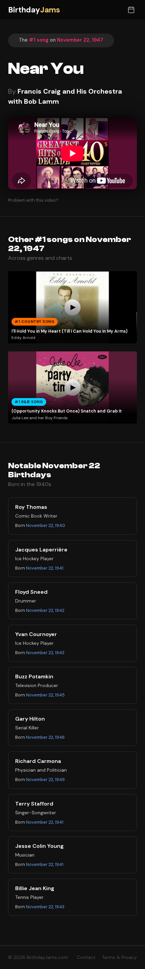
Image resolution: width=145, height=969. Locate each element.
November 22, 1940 (45, 525)
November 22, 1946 (45, 737)
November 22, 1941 (44, 568)
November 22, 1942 (45, 610)
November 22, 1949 (45, 779)
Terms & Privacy (119, 957)
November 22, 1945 (45, 695)
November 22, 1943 (45, 653)
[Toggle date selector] (131, 10)
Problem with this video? (33, 200)
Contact (86, 957)
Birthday (34, 10)
